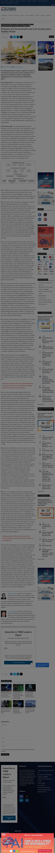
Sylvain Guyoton (7, 67)
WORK (22, 15)
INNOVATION (20, 24)
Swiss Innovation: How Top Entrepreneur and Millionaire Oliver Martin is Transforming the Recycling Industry (18, 695)
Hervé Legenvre (18, 67)
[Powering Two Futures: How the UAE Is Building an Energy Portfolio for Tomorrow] (30, 703)
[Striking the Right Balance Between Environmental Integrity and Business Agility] (6, 703)
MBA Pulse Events (43, 304)
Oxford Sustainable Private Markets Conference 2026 (47, 363)
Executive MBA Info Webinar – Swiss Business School (47, 486)
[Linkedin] (17, 37)
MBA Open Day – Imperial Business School (46, 526)
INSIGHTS (42, 15)
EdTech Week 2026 (46, 545)
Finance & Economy (4, 690)
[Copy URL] (21, 37)
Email (5, 648)
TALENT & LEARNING (29, 15)
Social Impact (3, 706)
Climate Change (20, 22)
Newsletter (34, 0)
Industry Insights (42, 295)
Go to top (33, 590)
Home (2, 0)
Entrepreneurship (16, 690)
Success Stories (42, 297)
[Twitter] (14, 37)
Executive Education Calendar (45, 302)
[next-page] (4, 716)
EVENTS (3, 18)
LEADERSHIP (4, 15)
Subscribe (29, 0)
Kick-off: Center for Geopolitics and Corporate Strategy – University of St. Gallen (47, 399)
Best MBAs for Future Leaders (46, 287)
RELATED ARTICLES (6, 681)
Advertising (3, 2)
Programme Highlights (44, 289)
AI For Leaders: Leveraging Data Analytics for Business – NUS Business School (48, 390)
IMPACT (36, 15)
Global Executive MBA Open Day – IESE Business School (47, 534)
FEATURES (48, 15)
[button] (53, 4)
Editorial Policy (9, 2)
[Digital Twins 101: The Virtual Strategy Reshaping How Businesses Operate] (18, 703)
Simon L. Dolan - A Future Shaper (30, 690)
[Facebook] (11, 37)
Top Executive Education (42, 0)
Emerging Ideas (26, 24)
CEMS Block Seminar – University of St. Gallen (47, 347)
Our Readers (12, 0)
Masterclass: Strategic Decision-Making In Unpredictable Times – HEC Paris (47, 457)
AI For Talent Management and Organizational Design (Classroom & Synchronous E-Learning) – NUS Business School (47, 476)
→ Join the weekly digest (18, 662)
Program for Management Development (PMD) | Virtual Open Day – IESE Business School (48, 380)
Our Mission (23, 0)
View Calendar (41, 404)
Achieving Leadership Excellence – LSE (47, 438)
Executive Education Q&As (45, 300)
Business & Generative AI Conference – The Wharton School (47, 370)
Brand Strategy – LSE (47, 450)
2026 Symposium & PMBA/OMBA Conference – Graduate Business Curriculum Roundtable (48, 553)
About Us (6, 0)
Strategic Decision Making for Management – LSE (47, 444)
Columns (31, 24)
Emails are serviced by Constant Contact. (23, 658)
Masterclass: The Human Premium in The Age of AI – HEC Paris (48, 465)
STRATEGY (16, 15)
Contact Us (16, 2)
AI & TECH (10, 15)
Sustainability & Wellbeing (10, 22)
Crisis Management (16, 706)
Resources (18, 0)
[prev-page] (2, 716)
